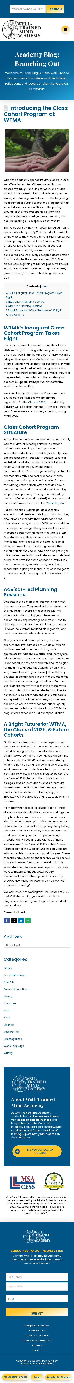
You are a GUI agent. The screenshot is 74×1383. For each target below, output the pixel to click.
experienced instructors (34, 1120)
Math (7, 1010)
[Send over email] (28, 920)
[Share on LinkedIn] (21, 920)
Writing (8, 1053)
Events (8, 968)
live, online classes (46, 1116)
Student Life (11, 1032)
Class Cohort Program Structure (25, 301)
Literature (10, 1003)
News (7, 1017)
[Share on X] (14, 920)
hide (43, 286)
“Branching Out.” (56, 503)
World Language (14, 1046)
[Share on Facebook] (7, 920)
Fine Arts (9, 982)
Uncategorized (13, 1039)
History (8, 996)
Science (9, 1025)
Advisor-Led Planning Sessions (24, 306)
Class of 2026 (36, 402)
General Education (15, 989)
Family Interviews (14, 975)
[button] (65, 29)
